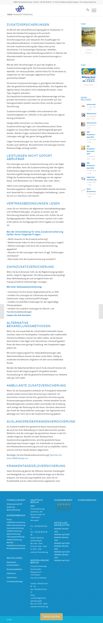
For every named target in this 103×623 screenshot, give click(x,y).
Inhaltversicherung (14, 539)
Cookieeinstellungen (15, 581)
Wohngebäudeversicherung (18, 548)
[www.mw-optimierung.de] (20, 10)
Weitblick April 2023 (62, 552)
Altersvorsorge (92, 123)
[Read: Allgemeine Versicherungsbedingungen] (83, 178)
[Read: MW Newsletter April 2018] (83, 164)
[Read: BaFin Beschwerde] (83, 190)
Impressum (11, 573)
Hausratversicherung (15, 528)
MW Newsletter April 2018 (91, 165)
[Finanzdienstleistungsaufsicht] (2, 311)
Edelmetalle (91, 104)
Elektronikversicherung (16, 525)
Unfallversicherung (14, 531)
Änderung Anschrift (14, 504)
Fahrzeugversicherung (15, 536)
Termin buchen (51, 616)
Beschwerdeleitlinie (14, 569)
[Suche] (86, 10)
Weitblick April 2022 (62, 560)
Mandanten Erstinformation (13, 563)
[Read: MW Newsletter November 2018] (83, 147)
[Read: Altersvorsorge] (83, 124)
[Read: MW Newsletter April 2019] (83, 133)
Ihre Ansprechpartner (88, 2)
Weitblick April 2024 (62, 543)
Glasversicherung (13, 534)
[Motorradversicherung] (101, 311)
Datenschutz (12, 577)
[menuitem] (86, 10)
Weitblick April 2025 (62, 534)
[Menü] (92, 10)
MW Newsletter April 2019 (91, 134)
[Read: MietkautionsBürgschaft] (83, 115)
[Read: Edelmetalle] (83, 106)
